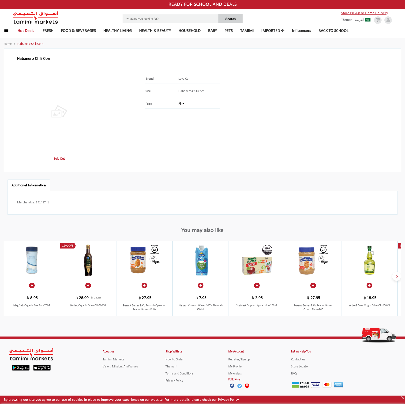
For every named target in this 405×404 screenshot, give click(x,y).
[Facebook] (232, 385)
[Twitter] (239, 385)
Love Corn (184, 79)
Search (230, 19)
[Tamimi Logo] (35, 17)
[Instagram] (247, 385)
